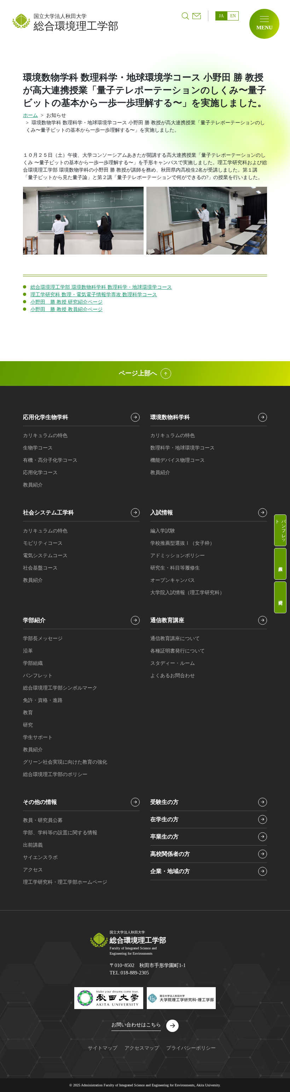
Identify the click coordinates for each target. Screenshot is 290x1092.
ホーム (30, 115)
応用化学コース (40, 472)
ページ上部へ (138, 373)
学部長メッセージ (43, 638)
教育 (28, 712)
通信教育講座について (175, 638)
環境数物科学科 (170, 417)
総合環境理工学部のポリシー (55, 774)
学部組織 (33, 663)
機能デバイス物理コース (177, 460)
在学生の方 (164, 819)
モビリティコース (43, 543)
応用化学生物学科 (45, 417)
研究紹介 (280, 597)
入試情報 (161, 512)
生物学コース (38, 447)
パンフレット (280, 529)
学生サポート (38, 737)
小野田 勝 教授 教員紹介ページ (66, 309)
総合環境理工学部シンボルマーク (60, 688)
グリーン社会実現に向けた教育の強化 (65, 762)
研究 (28, 725)
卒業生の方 (164, 837)
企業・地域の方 (170, 871)
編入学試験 (162, 530)
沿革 (28, 651)
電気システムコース (45, 555)
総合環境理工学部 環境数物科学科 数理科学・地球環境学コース (101, 287)
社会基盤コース (40, 568)
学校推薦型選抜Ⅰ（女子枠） (182, 543)
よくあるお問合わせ (172, 675)
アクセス (33, 869)
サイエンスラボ (40, 857)
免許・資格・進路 (43, 700)
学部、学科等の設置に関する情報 (60, 832)
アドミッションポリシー (177, 555)
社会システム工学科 (48, 512)
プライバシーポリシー (191, 1048)
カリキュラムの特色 (45, 435)
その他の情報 (40, 802)
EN (233, 15)
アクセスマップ (141, 1048)
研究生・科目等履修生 (175, 568)
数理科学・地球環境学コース (182, 447)
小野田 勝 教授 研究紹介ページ (66, 302)
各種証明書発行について (177, 651)
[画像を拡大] (134, 195)
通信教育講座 (167, 620)
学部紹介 (34, 620)
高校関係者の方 (170, 854)
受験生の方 (164, 802)
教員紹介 (280, 564)
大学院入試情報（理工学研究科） (187, 592)
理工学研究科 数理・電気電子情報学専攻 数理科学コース (93, 294)
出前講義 (33, 845)
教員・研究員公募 (43, 820)
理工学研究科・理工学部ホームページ (65, 882)
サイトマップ (102, 1048)
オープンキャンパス (172, 580)
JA (221, 15)
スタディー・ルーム (172, 663)
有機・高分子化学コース (50, 460)
